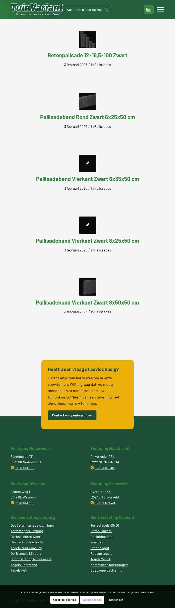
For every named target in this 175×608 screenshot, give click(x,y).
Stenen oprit (99, 548)
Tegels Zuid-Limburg (26, 548)
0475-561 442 (24, 503)
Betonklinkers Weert (26, 536)
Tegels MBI (19, 570)
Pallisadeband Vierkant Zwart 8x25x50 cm (87, 240)
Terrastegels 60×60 (104, 525)
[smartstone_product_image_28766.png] (87, 101)
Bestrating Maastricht (27, 542)
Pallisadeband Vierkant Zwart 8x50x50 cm (87, 302)
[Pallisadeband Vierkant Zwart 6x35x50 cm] (87, 163)
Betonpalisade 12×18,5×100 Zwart (87, 55)
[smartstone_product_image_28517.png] (87, 287)
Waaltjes (96, 542)
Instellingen (116, 599)
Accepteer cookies (64, 599)
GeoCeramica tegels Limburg (32, 525)
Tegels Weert (100, 559)
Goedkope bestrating (106, 570)
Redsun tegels (101, 553)
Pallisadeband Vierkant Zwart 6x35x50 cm (87, 178)
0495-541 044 (24, 468)
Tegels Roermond (24, 565)
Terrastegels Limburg (27, 531)
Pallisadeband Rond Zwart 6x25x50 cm (87, 117)
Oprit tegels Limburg (26, 553)
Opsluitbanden (101, 536)
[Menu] (158, 9)
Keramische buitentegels (109, 565)
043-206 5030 (105, 503)
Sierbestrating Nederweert (31, 559)
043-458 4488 (105, 468)
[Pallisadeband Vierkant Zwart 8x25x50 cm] (87, 225)
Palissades (102, 64)
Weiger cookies (92, 599)
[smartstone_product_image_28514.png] (87, 39)
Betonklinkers (101, 531)
